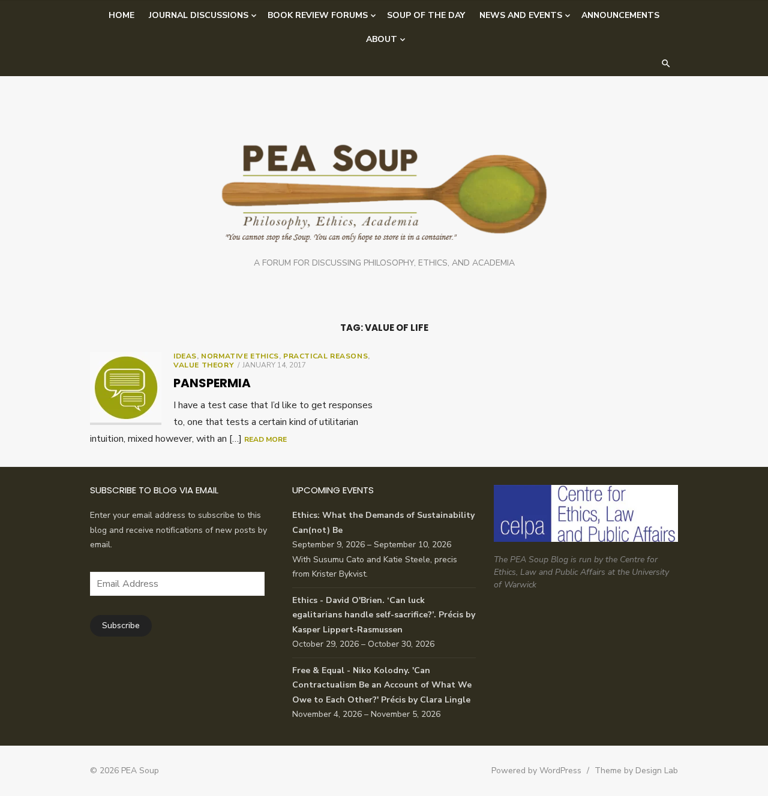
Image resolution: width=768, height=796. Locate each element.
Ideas (185, 356)
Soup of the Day (426, 15)
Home (121, 15)
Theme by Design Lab (636, 770)
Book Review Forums (318, 15)
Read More (265, 439)
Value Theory (203, 365)
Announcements (620, 15)
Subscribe (121, 625)
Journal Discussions (198, 15)
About (381, 39)
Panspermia (212, 383)
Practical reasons (325, 356)
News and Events (520, 15)
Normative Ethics (240, 356)
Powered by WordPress (536, 770)
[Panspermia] (125, 388)
